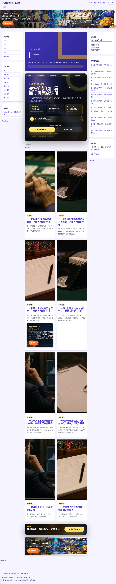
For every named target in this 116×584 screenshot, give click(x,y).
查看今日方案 (42, 129)
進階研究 (6, 98)
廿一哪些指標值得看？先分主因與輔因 (101, 125)
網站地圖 (27, 577)
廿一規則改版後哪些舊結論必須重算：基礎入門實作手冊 (71, 222)
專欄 (99, 3)
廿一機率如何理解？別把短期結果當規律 (101, 89)
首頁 (5, 41)
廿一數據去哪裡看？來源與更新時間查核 (101, 119)
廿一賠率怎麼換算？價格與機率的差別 (101, 96)
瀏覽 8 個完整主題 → (34, 66)
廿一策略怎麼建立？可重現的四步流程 (101, 102)
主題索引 (5, 577)
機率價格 (6, 78)
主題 (95, 3)
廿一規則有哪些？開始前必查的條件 (101, 79)
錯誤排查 (6, 90)
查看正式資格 (74, 529)
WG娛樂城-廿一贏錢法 (11, 3)
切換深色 (110, 3)
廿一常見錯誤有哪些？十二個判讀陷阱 (101, 112)
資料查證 (6, 74)
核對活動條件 (69, 129)
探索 (90, 3)
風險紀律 (6, 86)
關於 (104, 3)
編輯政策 (6, 56)
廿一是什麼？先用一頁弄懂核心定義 (101, 66)
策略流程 (6, 82)
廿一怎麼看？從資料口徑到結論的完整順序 (101, 73)
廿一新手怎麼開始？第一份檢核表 (101, 107)
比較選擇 (6, 94)
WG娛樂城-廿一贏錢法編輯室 (12, 113)
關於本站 (19, 577)
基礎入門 (6, 70)
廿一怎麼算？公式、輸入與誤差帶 (101, 84)
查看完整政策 (95, 154)
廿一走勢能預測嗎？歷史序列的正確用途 (101, 132)
